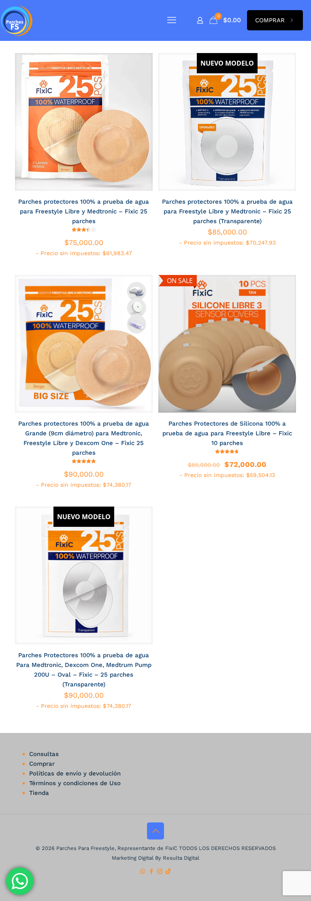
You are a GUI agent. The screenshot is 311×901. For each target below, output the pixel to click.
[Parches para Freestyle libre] (16, 20)
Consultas (44, 754)
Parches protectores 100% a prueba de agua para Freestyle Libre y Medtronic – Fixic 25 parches (83, 211)
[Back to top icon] (155, 830)
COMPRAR (270, 20)
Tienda (39, 793)
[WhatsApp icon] (143, 871)
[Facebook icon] (151, 871)
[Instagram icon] (160, 871)
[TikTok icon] (168, 871)
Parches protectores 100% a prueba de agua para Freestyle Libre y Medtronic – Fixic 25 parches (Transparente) (227, 211)
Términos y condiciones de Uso (75, 783)
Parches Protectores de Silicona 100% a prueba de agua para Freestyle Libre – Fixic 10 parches (227, 433)
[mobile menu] (172, 20)
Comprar (42, 763)
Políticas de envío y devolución (75, 773)
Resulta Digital (181, 858)
